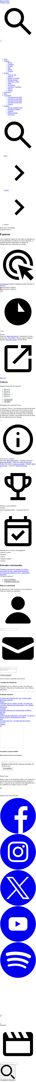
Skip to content (4, 1)
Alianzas (10, 76)
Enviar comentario (6, 675)
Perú (9, 68)
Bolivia (10, 62)
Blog (5, 94)
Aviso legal (11, 114)
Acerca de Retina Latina (15, 107)
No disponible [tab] (8, 399)
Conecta (10, 104)
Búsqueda (3, 1025)
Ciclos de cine (12, 75)
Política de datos (13, 113)
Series (9, 83)
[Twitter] (18, 905)
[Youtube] (18, 941)
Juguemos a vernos (13, 81)
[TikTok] (18, 1014)
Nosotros (6, 106)
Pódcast (10, 88)
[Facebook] (18, 833)
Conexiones (7, 95)
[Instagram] (18, 869)
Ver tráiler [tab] (7, 402)
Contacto (10, 111)
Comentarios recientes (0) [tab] (12, 582)
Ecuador (10, 66)
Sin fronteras (11, 85)
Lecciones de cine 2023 (15, 101)
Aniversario (7, 92)
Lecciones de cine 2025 (15, 97)
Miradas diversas (13, 80)
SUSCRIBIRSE (7, 768)
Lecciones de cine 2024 (15, 99)
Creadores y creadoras (14, 87)
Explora (6, 73)
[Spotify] (18, 977)
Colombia (11, 64)
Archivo (10, 90)
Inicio (5, 59)
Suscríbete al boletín (14, 109)
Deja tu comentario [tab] (10, 579)
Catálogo (6, 61)
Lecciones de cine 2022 (15, 102)
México (10, 69)
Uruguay (10, 71)
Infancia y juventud (13, 78)
